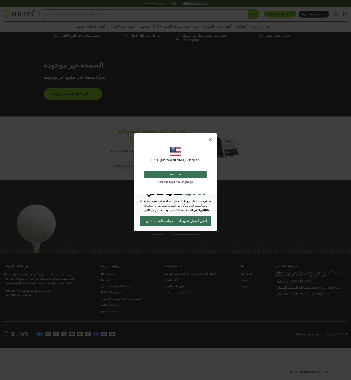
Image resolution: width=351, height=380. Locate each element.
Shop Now (175, 174)
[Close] (210, 139)
